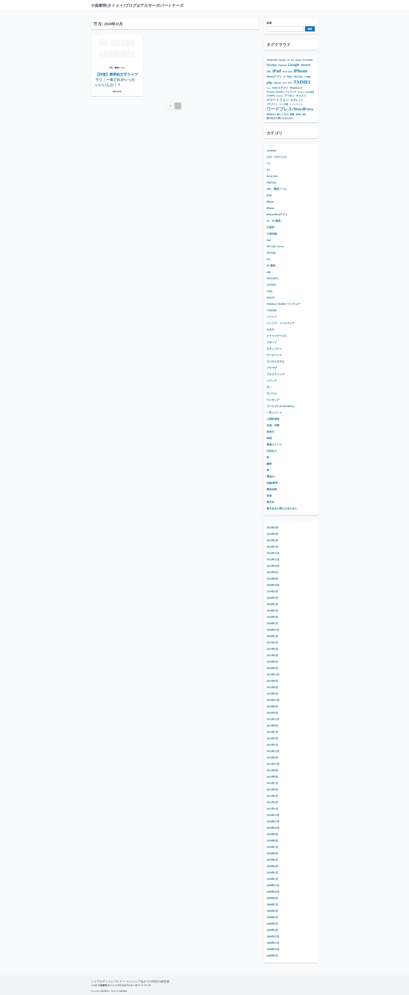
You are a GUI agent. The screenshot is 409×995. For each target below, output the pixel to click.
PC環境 (308, 77)
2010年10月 (273, 827)
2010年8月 (272, 840)
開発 (304, 114)
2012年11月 (273, 751)
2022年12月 (273, 553)
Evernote (308, 59)
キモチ (270, 329)
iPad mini (287, 71)
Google (293, 65)
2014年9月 (272, 706)
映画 (269, 438)
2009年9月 (272, 898)
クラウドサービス (277, 335)
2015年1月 (272, 693)
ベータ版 (283, 104)
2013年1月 (272, 744)
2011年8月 (272, 776)
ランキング (273, 399)
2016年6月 (272, 668)
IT (284, 77)
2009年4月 (272, 917)
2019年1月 (272, 623)
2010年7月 (272, 847)
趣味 (269, 463)
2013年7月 (272, 732)
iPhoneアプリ (274, 76)
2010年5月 (272, 859)
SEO (290, 83)
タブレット (296, 100)
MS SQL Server (275, 246)
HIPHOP (306, 65)
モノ (269, 387)
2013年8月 (272, 725)
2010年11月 (273, 821)
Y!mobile (272, 310)
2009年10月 (273, 891)
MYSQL (298, 76)
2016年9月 (272, 661)
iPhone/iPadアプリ (277, 214)
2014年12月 (273, 700)
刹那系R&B (271, 114)
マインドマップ (296, 104)
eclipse (298, 60)
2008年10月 (273, 949)
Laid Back (123, 991)
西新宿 (298, 114)
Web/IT (271, 297)
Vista (269, 88)
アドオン (289, 95)
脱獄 (292, 114)
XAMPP (271, 96)
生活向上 (272, 450)
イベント (272, 316)
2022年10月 (273, 566)
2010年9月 (272, 834)
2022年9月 (272, 572)
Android (272, 59)
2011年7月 (272, 783)
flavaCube (272, 176)
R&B (284, 83)
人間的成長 (273, 419)
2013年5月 (272, 738)
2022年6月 (272, 578)
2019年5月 (272, 617)
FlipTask (282, 65)
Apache (282, 60)
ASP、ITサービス (277, 157)
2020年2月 (272, 597)
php (269, 82)
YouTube (279, 96)
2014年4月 (272, 712)
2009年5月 (272, 911)
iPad (276, 70)
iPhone (300, 70)
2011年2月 (272, 802)
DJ (292, 60)
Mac (289, 76)
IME (269, 71)
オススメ (301, 95)
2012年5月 (272, 757)
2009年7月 (272, 904)
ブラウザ (272, 367)
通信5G (271, 476)
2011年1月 (272, 808)
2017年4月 (272, 655)
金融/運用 (272, 482)
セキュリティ (274, 348)
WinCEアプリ (280, 87)
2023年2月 (272, 540)
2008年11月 (273, 942)
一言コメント (274, 412)
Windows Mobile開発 (306, 92)
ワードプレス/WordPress (290, 109)
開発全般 (272, 489)
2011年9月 (272, 770)
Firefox (272, 65)
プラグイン (272, 104)
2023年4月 (272, 527)
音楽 (269, 495)
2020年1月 (272, 604)
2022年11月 (273, 559)
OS (268, 259)
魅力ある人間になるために (280, 118)
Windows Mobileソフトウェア (281, 92)
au (288, 60)
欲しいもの (282, 114)
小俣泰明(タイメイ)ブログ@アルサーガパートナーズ (137, 5)
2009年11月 (273, 885)
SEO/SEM (272, 278)
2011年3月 (272, 796)
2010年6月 (272, 853)
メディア (272, 380)
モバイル (272, 393)
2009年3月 (272, 923)
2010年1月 (272, 879)
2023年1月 (272, 546)
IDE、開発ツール (277, 189)
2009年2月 (272, 930)
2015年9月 (272, 681)
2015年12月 (273, 674)
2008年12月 (273, 936)
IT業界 (270, 227)
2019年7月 (272, 610)
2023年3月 (272, 534)
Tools (269, 291)
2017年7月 (272, 642)
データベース (274, 355)
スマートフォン (278, 100)
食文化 (270, 502)
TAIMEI (301, 82)
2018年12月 (273, 629)
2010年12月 (273, 815)
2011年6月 (272, 789)
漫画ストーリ (274, 444)
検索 (269, 23)
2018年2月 (272, 636)
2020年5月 (272, 591)
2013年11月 (273, 719)
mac (269, 240)
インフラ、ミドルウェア (281, 323)
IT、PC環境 (274, 220)
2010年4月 (272, 866)
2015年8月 (272, 687)
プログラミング (276, 374)
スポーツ (272, 342)
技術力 (270, 431)
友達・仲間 (273, 425)
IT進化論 (272, 233)
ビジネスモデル (276, 361)
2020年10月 (273, 585)
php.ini (277, 83)
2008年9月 (272, 955)
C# (268, 163)
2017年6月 (272, 649)
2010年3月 (272, 872)
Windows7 (295, 87)
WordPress (104, 991)
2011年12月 (273, 764)
